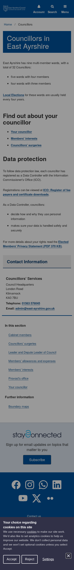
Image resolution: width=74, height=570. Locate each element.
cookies (32, 531)
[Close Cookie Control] (68, 555)
